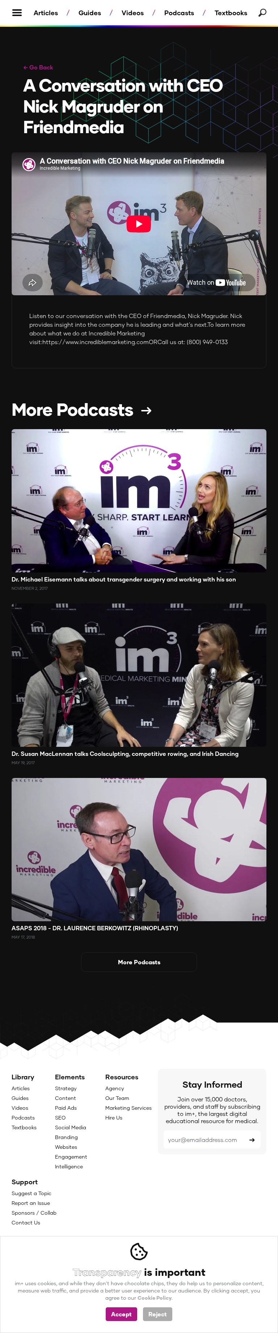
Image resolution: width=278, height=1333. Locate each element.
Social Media (70, 1127)
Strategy (66, 1088)
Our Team (117, 1098)
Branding (66, 1137)
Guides (90, 12)
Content (65, 1098)
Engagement (71, 1157)
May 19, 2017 (23, 762)
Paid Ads (66, 1108)
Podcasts (179, 12)
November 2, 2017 (30, 588)
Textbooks (231, 12)
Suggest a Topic (31, 1193)
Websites (66, 1147)
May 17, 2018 (23, 937)
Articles (46, 12)
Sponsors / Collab (34, 1213)
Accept (121, 1314)
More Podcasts (72, 408)
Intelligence (69, 1166)
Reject (157, 1314)
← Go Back (38, 67)
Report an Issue (31, 1203)
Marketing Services (128, 1108)
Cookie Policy (155, 1298)
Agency (114, 1088)
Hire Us (113, 1117)
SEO (60, 1117)
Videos (133, 12)
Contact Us (26, 1222)
